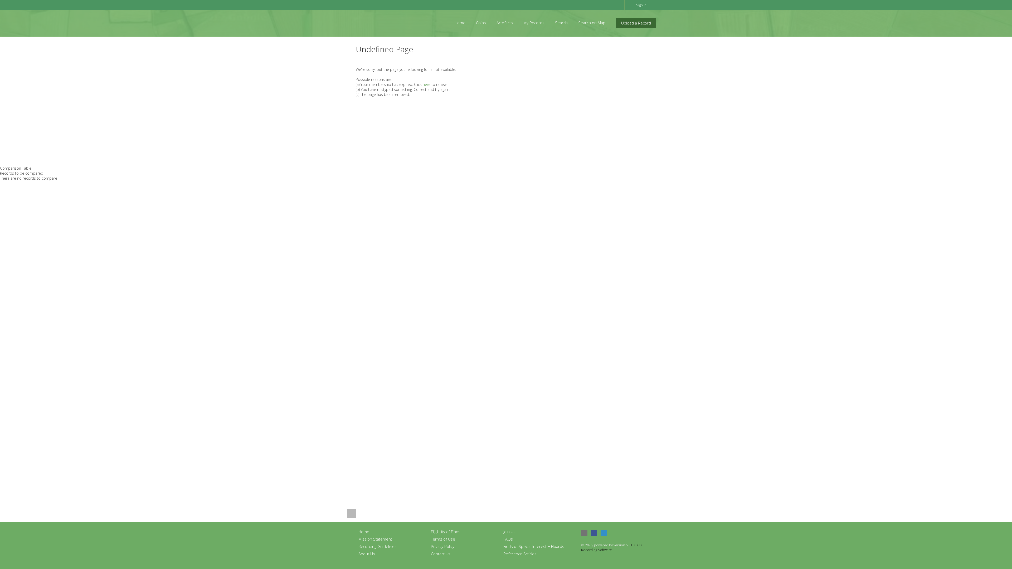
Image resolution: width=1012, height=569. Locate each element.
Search (561, 22)
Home (460, 22)
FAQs (508, 539)
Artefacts (505, 22)
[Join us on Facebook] (594, 533)
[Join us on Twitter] (604, 533)
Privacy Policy (442, 546)
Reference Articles (520, 553)
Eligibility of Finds (445, 531)
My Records (533, 22)
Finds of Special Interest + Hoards (533, 546)
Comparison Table (15, 168)
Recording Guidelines (377, 546)
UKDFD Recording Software (611, 547)
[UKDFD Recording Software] (379, 22)
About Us (366, 553)
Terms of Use (443, 539)
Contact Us (440, 553)
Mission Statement (375, 539)
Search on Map (591, 22)
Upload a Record (636, 23)
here (426, 84)
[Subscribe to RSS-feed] (584, 533)
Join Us (509, 531)
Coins (481, 22)
